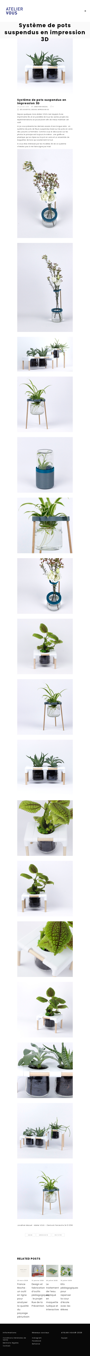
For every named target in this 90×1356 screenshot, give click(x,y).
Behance (36, 1344)
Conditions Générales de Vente (14, 1339)
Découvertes (25, 109)
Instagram (37, 1338)
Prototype (58, 1235)
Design (34, 109)
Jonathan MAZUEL (41, 107)
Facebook (36, 1341)
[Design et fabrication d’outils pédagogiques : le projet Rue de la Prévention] (38, 1271)
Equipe (64, 1338)
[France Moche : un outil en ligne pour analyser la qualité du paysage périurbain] (23, 1271)
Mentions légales (11, 1343)
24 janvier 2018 (23, 107)
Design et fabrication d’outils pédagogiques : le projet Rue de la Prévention (40, 1295)
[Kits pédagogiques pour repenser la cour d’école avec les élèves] (67, 1271)
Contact (6, 1346)
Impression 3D (43, 109)
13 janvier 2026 (38, 1280)
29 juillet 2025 (52, 1280)
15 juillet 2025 (66, 1280)
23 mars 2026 (22, 1280)
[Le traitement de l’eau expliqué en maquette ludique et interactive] (52, 1271)
